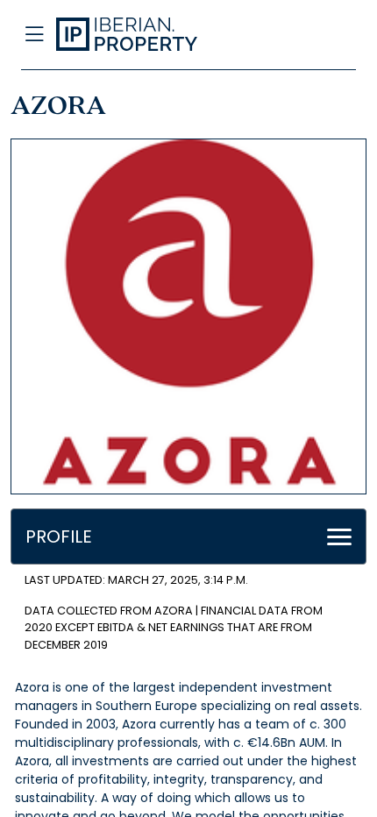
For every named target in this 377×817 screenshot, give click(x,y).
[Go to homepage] (150, 35)
